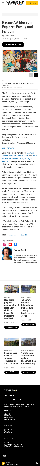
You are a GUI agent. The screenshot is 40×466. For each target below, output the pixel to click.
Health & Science (26, 297)
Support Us (8, 433)
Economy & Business (27, 350)
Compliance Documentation (13, 444)
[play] (3, 463)
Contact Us (8, 429)
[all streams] (37, 463)
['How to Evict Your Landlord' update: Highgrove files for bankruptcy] (28, 342)
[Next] (36, 75)
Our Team (7, 416)
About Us (7, 414)
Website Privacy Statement (13, 446)
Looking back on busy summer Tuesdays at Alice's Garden (11, 358)
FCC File (6, 443)
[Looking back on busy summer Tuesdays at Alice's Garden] (11, 342)
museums (12, 235)
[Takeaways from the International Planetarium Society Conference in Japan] (28, 289)
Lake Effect (25, 235)
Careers (7, 431)
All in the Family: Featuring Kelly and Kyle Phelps (19, 159)
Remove (10, 148)
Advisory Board (9, 417)
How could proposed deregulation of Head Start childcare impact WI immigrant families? (11, 309)
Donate (33, 3)
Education (7, 297)
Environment (8, 350)
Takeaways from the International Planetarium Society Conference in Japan (28, 308)
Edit (3, 148)
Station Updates (9, 419)
